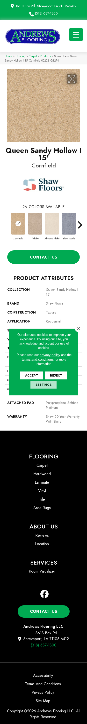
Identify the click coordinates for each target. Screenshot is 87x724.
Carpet (33, 56)
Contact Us (43, 257)
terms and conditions (38, 359)
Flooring (20, 56)
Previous (7, 222)
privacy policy (50, 355)
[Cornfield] (18, 224)
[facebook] (44, 594)
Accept (31, 375)
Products (45, 56)
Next (79, 222)
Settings (43, 384)
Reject (56, 375)
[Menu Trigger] (76, 34)
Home (8, 56)
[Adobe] (35, 224)
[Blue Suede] (68, 224)
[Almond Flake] (52, 224)
